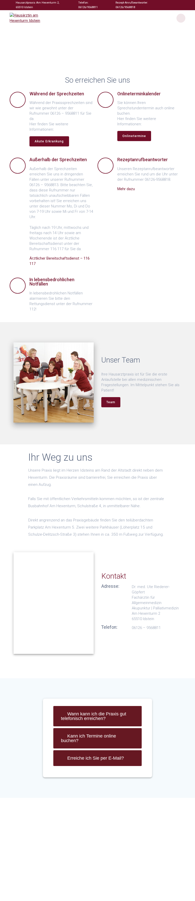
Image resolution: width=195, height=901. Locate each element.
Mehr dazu (126, 189)
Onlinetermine (134, 136)
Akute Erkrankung (49, 141)
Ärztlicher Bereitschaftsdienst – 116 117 (59, 261)
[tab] (97, 716)
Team (110, 402)
